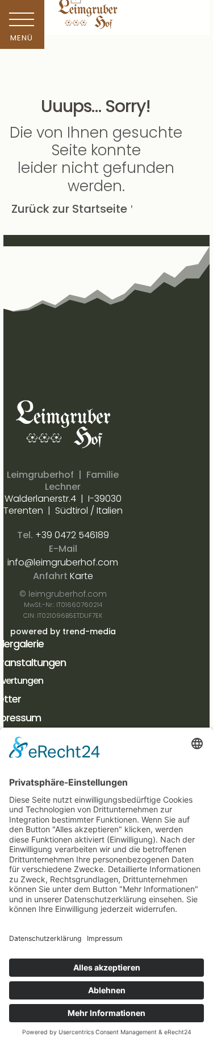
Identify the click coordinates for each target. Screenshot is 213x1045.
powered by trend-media (63, 631)
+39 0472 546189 (72, 535)
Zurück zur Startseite (69, 209)
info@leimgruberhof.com (62, 562)
